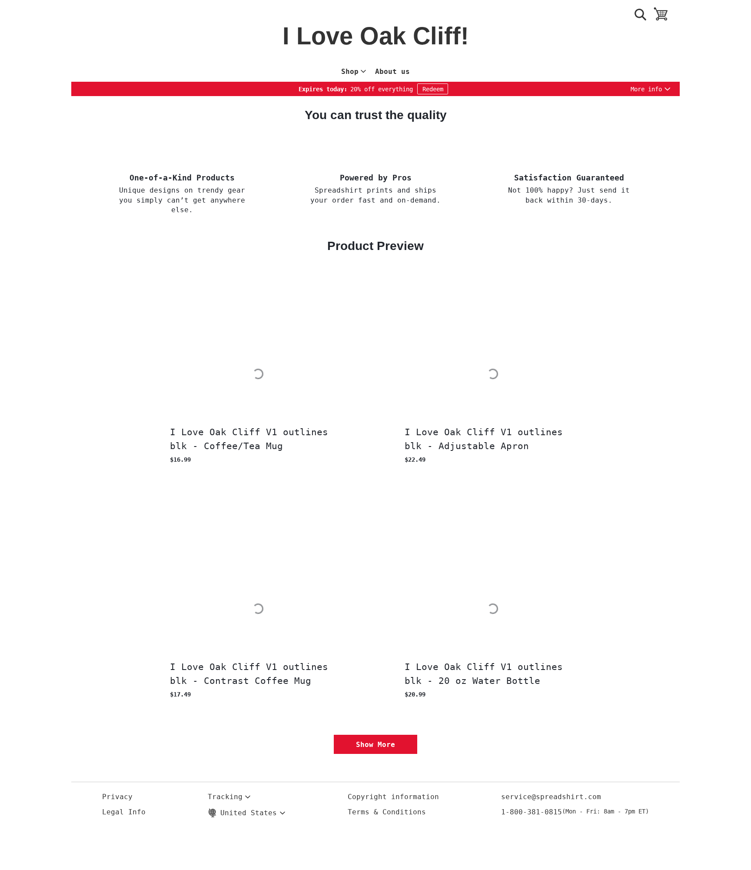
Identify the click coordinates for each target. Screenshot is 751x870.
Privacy (117, 797)
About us (392, 71)
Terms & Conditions (387, 812)
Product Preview (375, 246)
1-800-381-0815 (575, 812)
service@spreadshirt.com (551, 797)
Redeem (432, 89)
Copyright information (393, 797)
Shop (350, 71)
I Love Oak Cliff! (375, 36)
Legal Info (124, 812)
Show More (375, 744)
